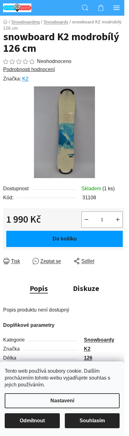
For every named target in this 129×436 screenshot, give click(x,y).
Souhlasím (92, 420)
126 (88, 358)
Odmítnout (32, 420)
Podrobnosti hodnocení (29, 69)
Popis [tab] (39, 288)
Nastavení (62, 400)
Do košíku (65, 238)
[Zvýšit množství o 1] (117, 219)
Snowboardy (99, 339)
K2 (25, 78)
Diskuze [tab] (86, 288)
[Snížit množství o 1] (86, 219)
